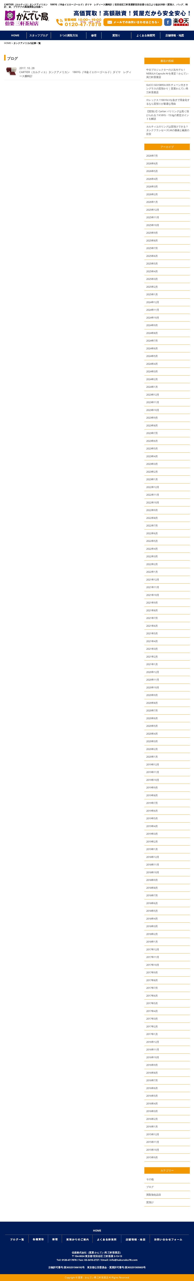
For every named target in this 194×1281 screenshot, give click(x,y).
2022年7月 (152, 525)
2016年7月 (152, 1080)
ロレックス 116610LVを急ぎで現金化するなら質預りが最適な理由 (168, 101)
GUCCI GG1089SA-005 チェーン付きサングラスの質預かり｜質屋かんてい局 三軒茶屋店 (167, 88)
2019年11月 (152, 772)
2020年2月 (152, 749)
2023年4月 (152, 456)
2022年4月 (152, 548)
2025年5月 (152, 263)
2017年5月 (152, 1003)
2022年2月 (152, 564)
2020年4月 (152, 733)
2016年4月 (152, 1103)
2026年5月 (152, 171)
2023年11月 (152, 402)
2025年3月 (152, 279)
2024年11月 (152, 309)
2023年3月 (152, 464)
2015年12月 (152, 1134)
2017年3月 (152, 1018)
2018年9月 (152, 880)
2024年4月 (152, 363)
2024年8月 (152, 333)
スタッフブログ (38, 35)
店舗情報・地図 (174, 35)
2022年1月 (152, 571)
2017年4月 (152, 1011)
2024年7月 (152, 340)
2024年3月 (152, 371)
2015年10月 (152, 1149)
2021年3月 (152, 648)
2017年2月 (152, 1026)
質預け (150, 1202)
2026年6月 (152, 163)
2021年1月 (152, 664)
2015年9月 (152, 1157)
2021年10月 (152, 595)
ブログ (150, 1187)
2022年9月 (152, 510)
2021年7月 (152, 618)
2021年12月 (152, 579)
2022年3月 (152, 556)
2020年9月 (152, 695)
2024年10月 (152, 317)
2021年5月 (152, 633)
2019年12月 (152, 764)
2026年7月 (152, 155)
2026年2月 (152, 194)
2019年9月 (152, 787)
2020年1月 (152, 756)
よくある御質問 (145, 35)
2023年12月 (152, 394)
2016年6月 (152, 1088)
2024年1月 (152, 387)
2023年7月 (152, 433)
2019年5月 (152, 818)
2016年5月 (152, 1095)
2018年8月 (152, 887)
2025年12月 (152, 209)
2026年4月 (152, 179)
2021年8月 (152, 610)
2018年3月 (152, 926)
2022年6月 (152, 533)
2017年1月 (152, 1034)
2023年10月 (152, 410)
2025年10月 (152, 225)
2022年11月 (152, 494)
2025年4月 (152, 271)
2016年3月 (152, 1111)
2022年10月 (152, 502)
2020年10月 (152, 687)
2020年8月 (152, 703)
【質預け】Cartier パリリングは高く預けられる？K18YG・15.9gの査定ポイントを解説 (167, 115)
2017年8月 (152, 980)
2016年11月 (152, 1049)
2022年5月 (152, 541)
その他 (150, 1179)
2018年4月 (152, 918)
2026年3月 (152, 186)
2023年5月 (152, 448)
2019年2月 (152, 841)
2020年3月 (152, 741)
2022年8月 (152, 518)
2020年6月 (152, 718)
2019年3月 (152, 833)
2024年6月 (152, 348)
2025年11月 (152, 217)
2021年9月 (152, 602)
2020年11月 (152, 679)
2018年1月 (152, 941)
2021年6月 (152, 625)
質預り (116, 35)
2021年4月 (152, 641)
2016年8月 (152, 1072)
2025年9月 (152, 232)
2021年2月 (152, 656)
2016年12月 (152, 1042)
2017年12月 (152, 949)
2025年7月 (152, 248)
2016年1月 (152, 1126)
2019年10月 (152, 780)
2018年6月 (152, 903)
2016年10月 (152, 1057)
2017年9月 (152, 972)
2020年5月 (152, 726)
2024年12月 (152, 302)
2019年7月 (152, 803)
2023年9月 (152, 417)
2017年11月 (152, 957)
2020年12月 (152, 672)
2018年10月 (152, 872)
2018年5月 (152, 910)
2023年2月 (152, 471)
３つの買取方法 (68, 35)
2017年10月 (152, 965)
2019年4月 (152, 826)
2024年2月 (152, 379)
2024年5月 (152, 356)
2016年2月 (152, 1119)
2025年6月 (152, 256)
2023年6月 (152, 441)
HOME (15, 35)
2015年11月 (152, 1142)
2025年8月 (152, 240)
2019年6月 (152, 810)
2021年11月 (152, 587)
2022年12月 (152, 487)
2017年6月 (152, 995)
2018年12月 (152, 857)
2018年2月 (152, 934)
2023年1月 (152, 479)
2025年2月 (152, 286)
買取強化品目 (153, 1194)
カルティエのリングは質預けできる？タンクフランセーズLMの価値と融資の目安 (167, 130)
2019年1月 (152, 849)
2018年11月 (152, 864)
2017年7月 (152, 988)
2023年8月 (152, 425)
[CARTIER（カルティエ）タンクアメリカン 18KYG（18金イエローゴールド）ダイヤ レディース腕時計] (10, 75)
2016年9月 (152, 1065)
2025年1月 (152, 294)
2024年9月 (152, 325)
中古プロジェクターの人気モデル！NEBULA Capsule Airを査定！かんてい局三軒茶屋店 (167, 73)
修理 (93, 35)
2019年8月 (152, 795)
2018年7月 (152, 895)
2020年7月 (152, 710)
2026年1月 (152, 202)
